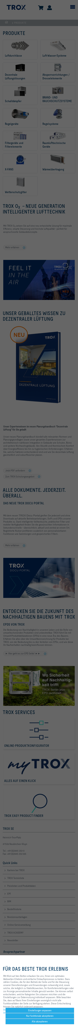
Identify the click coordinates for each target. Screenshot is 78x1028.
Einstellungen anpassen (40, 1010)
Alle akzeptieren (40, 1021)
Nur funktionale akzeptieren (40, 1015)
